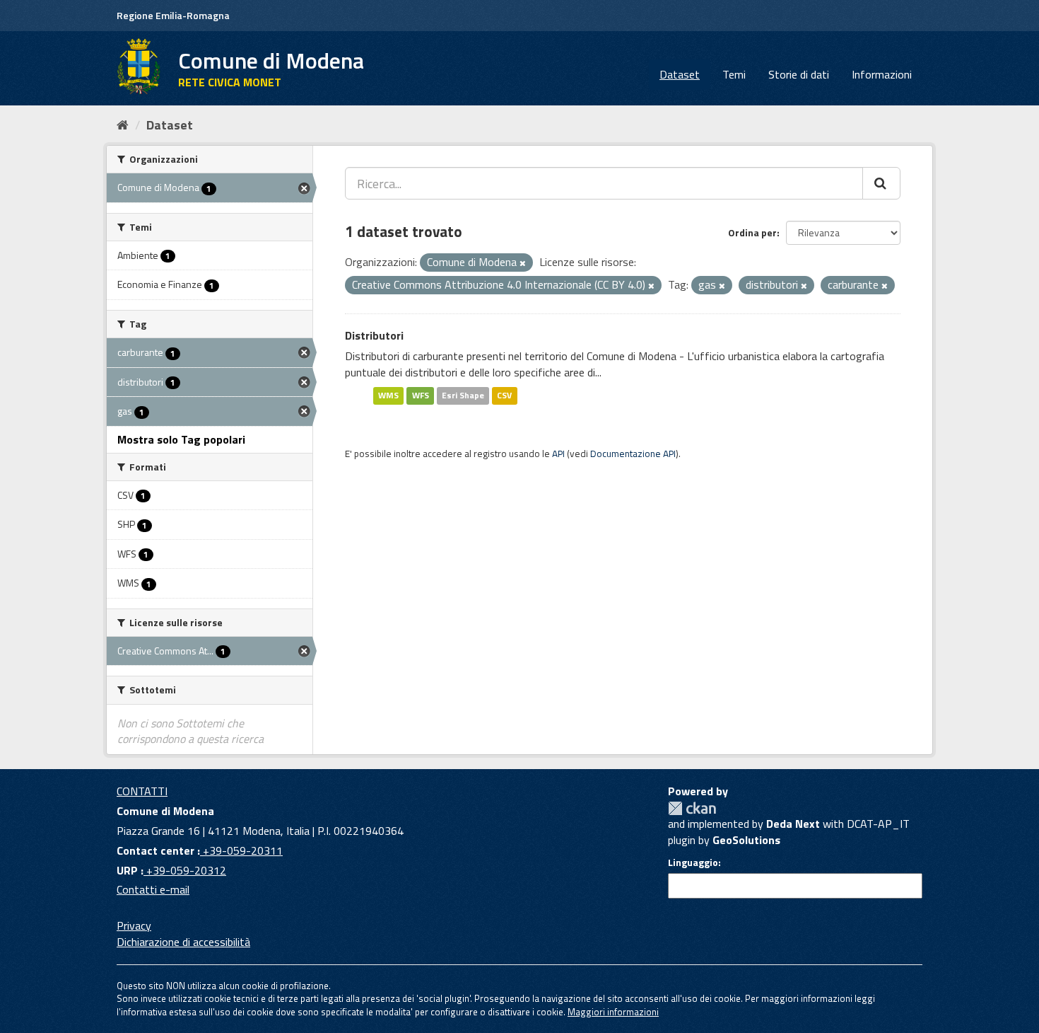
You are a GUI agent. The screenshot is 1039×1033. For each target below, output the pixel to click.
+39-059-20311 (241, 850)
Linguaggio (693, 862)
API (558, 453)
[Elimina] (523, 263)
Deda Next (793, 823)
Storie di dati (798, 74)
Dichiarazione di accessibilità (183, 941)
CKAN (692, 808)
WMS (388, 395)
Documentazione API (633, 453)
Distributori (374, 335)
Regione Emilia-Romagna (173, 15)
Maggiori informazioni (613, 1012)
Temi (734, 74)
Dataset (679, 74)
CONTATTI (142, 791)
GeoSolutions (746, 839)
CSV (504, 395)
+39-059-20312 (184, 870)
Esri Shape (463, 395)
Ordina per (752, 232)
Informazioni (882, 74)
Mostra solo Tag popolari (181, 439)
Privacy (134, 925)
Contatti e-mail (153, 889)
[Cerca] (881, 183)
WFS (420, 395)
